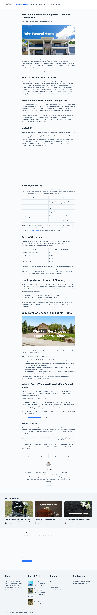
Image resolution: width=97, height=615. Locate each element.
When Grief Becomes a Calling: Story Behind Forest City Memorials (40, 601)
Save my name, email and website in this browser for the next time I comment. (41, 557)
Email (43, 539)
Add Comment (27, 544)
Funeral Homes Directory (22, 4)
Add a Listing (39, 4)
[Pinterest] (55, 456)
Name (25, 539)
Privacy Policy (54, 587)
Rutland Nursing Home (34, 71)
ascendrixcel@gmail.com (80, 583)
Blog (45, 4)
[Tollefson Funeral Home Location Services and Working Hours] (78, 509)
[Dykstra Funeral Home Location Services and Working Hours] (48, 509)
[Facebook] (28, 456)
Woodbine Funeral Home (34, 417)
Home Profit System (33, 230)
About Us (51, 4)
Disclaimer (53, 585)
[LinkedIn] (68, 456)
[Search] (91, 4)
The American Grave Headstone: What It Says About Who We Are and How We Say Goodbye (36, 592)
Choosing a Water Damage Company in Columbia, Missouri (39, 583)
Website (61, 539)
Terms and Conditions (56, 589)
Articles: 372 (48, 485)
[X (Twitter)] (41, 456)
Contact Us (58, 4)
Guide (32, 4)
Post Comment (27, 561)
